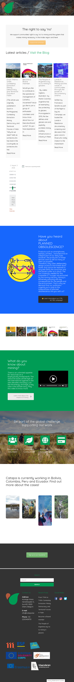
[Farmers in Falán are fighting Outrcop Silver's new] (11, 331)
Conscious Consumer (29, 450)
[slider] (52, 385)
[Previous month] (10, 165)
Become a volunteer (12, 450)
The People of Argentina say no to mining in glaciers (44, 628)
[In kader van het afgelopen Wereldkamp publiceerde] (63, 331)
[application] (53, 379)
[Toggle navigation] (69, 8)
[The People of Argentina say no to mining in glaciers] (45, 70)
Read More (11, 153)
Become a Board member (44, 618)
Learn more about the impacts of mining (21, 396)
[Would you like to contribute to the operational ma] (53, 331)
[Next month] (17, 165)
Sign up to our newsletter (37, 555)
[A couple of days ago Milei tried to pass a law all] (32, 331)
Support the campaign (37, 42)
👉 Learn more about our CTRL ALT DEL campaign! (52, 299)
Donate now (61, 449)
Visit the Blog (39, 53)
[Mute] (63, 385)
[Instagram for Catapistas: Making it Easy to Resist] (21, 331)
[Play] (41, 385)
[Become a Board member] (29, 70)
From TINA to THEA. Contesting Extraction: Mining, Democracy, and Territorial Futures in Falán (44, 605)
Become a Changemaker (45, 450)
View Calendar (12, 210)
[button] (53, 379)
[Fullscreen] (66, 385)
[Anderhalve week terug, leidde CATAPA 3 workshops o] (42, 331)
